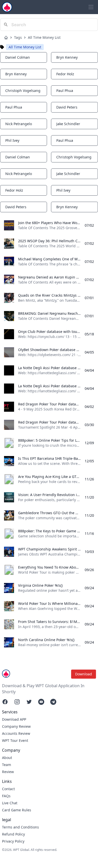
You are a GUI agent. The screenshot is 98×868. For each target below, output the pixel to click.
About (7, 757)
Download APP (14, 719)
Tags (18, 37)
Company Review (16, 726)
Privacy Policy (13, 841)
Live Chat (9, 803)
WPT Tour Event (15, 740)
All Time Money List (44, 37)
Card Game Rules (16, 810)
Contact (8, 788)
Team (6, 764)
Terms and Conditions (20, 827)
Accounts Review (16, 733)
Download (83, 674)
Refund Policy (13, 834)
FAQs (6, 795)
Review (8, 771)
